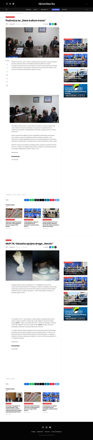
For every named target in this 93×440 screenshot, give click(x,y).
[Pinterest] (7, 78)
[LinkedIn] (7, 74)
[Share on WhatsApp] (53, 24)
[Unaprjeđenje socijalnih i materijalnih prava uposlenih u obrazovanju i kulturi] (32, 213)
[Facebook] (7, 64)
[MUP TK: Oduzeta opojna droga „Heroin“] (32, 265)
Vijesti (35, 9)
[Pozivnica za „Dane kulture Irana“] (32, 42)
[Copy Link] (55, 24)
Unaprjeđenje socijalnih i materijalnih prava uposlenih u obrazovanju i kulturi (31, 224)
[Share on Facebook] (50, 24)
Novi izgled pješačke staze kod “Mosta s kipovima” (74, 77)
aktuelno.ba (12, 24)
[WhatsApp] (7, 71)
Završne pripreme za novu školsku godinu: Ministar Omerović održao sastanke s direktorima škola (51, 224)
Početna (28, 9)
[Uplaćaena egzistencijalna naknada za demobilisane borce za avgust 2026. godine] (14, 213)
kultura (23, 194)
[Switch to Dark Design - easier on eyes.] (86, 3)
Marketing (40, 431)
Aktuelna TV (44, 9)
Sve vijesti (8, 240)
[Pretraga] (86, 9)
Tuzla (65, 69)
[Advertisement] (34, 82)
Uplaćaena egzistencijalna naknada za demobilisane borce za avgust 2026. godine (13, 224)
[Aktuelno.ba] (46, 4)
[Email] (7, 85)
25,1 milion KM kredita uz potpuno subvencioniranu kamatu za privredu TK (74, 46)
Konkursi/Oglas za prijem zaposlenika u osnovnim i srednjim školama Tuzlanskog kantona (75, 90)
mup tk (12, 378)
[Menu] (6, 9)
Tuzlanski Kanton (10, 17)
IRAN (14, 194)
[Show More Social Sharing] (58, 24)
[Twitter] (7, 68)
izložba (18, 194)
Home (7, 13)
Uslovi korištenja (56, 431)
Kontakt (64, 9)
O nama (33, 431)
